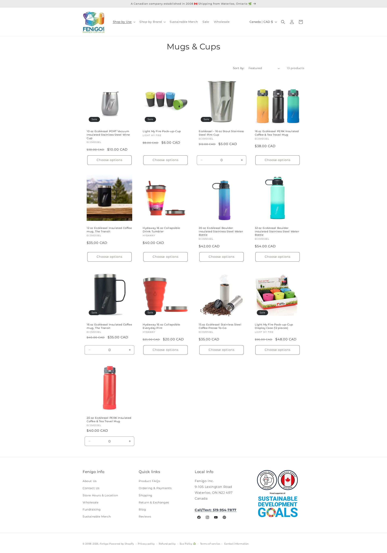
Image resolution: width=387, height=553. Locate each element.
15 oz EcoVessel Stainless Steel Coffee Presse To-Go (220, 326)
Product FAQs (149, 481)
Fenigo (104, 543)
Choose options (109, 160)
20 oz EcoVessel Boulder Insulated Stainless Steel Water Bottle (221, 231)
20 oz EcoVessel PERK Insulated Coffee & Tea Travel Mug (109, 419)
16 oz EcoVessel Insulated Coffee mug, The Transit (109, 326)
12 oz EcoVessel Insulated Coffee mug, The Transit (109, 229)
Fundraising (92, 509)
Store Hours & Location (100, 495)
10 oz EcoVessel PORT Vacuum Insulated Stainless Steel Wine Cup (108, 135)
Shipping (145, 495)
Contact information (236, 543)
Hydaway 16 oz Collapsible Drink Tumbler (161, 229)
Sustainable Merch (97, 516)
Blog (142, 509)
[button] (123, 22)
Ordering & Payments (155, 488)
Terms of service (210, 543)
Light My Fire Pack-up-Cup (162, 131)
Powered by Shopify (121, 543)
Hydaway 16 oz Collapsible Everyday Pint (161, 326)
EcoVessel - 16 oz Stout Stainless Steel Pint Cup (221, 133)
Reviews (145, 516)
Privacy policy (146, 543)
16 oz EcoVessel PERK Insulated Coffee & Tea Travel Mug (277, 133)
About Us (90, 481)
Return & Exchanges (154, 502)
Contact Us (91, 488)
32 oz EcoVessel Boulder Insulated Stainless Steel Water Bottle (277, 231)
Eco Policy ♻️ (188, 543)
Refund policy (167, 543)
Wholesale (90, 502)
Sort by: (238, 68)
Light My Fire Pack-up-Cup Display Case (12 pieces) (274, 326)
